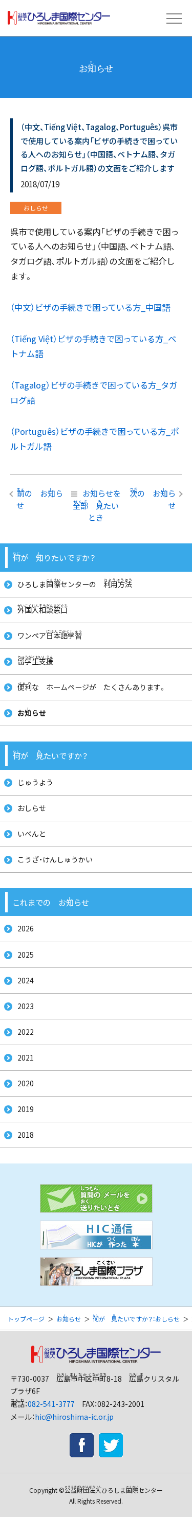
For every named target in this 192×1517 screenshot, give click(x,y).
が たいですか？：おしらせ (136, 1318)
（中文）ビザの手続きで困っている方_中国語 (90, 307)
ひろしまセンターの (74, 583)
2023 (25, 1006)
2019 (25, 1109)
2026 (25, 928)
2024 (25, 980)
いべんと (31, 833)
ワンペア (49, 635)
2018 (25, 1135)
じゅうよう (35, 782)
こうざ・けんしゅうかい (55, 859)
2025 (25, 954)
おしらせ (31, 808)
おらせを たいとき (97, 504)
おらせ (31, 712)
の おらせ (39, 498)
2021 (25, 1057)
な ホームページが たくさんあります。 (91, 687)
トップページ (26, 1318)
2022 (25, 1032)
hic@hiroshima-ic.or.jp (74, 1417)
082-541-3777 (51, 1404)
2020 (25, 1083)
